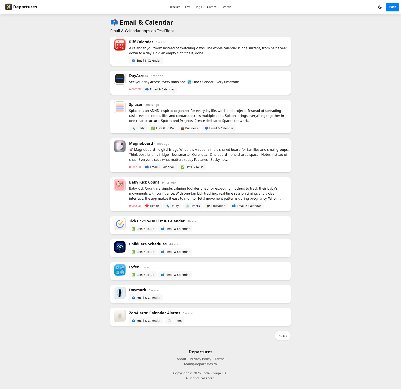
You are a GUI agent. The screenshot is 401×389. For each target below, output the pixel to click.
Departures (25, 7)
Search (226, 7)
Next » (282, 336)
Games (212, 7)
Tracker (175, 7)
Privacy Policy (200, 359)
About (181, 359)
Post (392, 7)
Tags (198, 7)
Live (187, 7)
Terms (220, 359)
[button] (380, 7)
